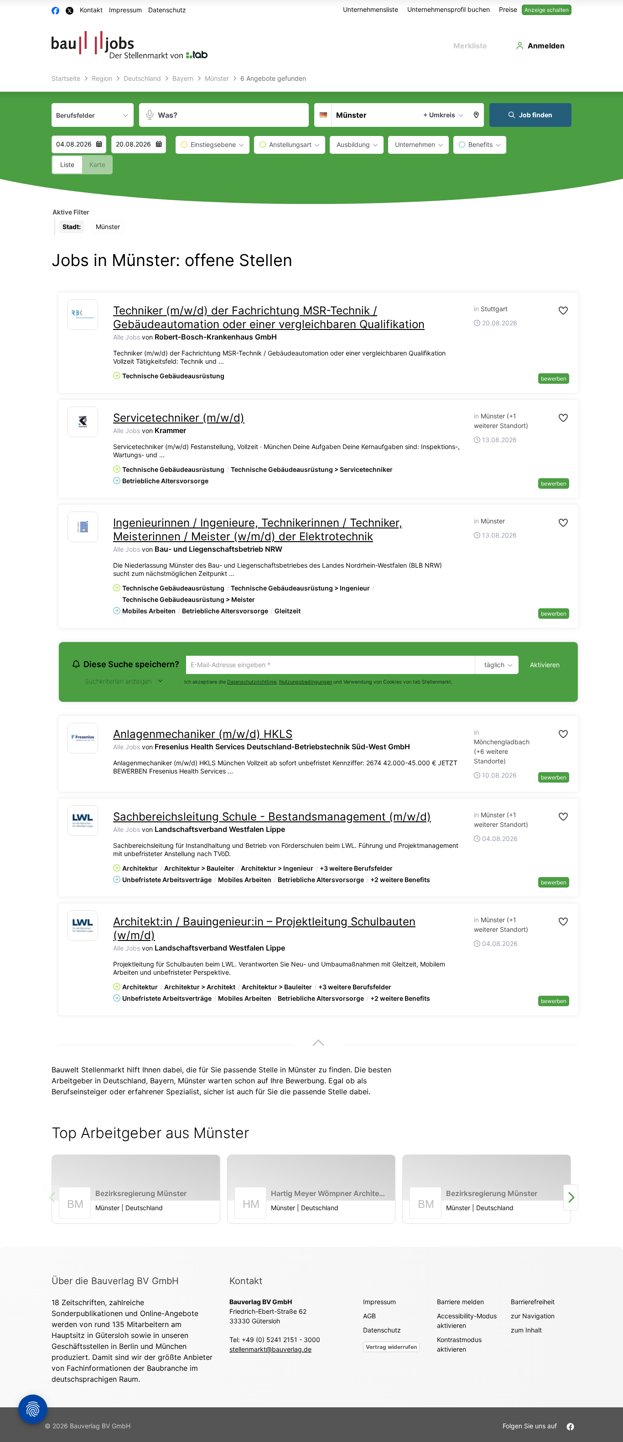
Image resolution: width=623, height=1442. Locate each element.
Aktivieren (545, 665)
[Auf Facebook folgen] (570, 1427)
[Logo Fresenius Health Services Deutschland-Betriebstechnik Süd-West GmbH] (83, 739)
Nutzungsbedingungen (305, 683)
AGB (369, 1317)
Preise (508, 9)
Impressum (125, 10)
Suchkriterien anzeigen (118, 682)
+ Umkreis (439, 115)
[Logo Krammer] (83, 422)
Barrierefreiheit (533, 1303)
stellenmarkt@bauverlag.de (270, 1350)
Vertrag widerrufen (391, 1348)
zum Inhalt (526, 1331)
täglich (492, 665)
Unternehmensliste (370, 9)
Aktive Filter (70, 212)
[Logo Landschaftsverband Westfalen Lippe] (83, 822)
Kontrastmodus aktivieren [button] (459, 1345)
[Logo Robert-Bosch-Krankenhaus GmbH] (83, 314)
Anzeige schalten (546, 9)
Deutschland (124, 1082)
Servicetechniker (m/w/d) (178, 417)
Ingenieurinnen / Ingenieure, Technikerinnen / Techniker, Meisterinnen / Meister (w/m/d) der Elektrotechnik (257, 529)
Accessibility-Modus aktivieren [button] (467, 1322)
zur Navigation (533, 1317)
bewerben (553, 378)
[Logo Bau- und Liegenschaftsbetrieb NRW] (83, 527)
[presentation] (570, 1199)
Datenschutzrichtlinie (251, 683)
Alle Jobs (126, 337)
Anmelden (546, 45)
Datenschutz (167, 10)
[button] (476, 115)
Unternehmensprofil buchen (448, 9)
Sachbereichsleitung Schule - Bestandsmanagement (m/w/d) (272, 818)
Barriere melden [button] (460, 1303)
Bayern (162, 1082)
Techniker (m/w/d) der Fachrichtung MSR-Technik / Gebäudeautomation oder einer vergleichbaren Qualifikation (269, 317)
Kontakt (91, 10)
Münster (192, 1082)
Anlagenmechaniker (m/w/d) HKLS (202, 735)
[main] (311, 659)
